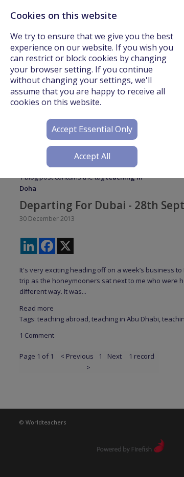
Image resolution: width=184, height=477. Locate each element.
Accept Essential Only (92, 129)
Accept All (92, 156)
